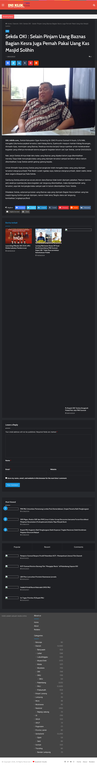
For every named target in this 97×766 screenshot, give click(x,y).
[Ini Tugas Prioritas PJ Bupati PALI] (11, 601)
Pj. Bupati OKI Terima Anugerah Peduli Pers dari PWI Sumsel (76, 409)
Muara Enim (41, 661)
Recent (47, 547)
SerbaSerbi (39, 734)
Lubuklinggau (42, 657)
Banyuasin (41, 650)
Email (8, 469)
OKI (21, 24)
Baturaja (38, 642)
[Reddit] (36, 63)
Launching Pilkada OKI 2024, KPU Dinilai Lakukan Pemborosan (17, 247)
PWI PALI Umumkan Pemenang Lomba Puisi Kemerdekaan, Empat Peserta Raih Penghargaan (54, 509)
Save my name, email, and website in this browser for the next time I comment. (37, 478)
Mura (37, 701)
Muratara (40, 668)
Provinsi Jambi (40, 730)
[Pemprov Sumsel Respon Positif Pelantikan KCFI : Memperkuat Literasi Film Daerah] (11, 559)
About (36, 626)
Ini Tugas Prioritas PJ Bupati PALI (32, 598)
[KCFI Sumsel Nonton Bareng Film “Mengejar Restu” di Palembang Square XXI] (11, 569)
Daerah (15, 24)
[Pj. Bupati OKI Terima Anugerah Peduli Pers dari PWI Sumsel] (78, 317)
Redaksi (37, 630)
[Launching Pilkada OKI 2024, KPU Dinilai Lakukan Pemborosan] (18, 236)
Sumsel (38, 745)
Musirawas (39, 704)
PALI (39, 686)
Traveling (38, 748)
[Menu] (3, 6)
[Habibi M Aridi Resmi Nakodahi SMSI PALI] (11, 590)
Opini (39, 737)
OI (36, 715)
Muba (39, 664)
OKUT (37, 723)
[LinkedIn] (19, 63)
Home (9, 24)
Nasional (38, 708)
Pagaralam (39, 726)
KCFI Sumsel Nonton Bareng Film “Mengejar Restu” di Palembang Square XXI (49, 566)
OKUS (37, 719)
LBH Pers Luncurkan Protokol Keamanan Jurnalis (38, 577)
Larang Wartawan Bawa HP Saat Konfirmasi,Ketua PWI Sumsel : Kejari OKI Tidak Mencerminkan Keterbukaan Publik (47, 249)
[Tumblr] (24, 63)
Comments (78, 547)
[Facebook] (7, 63)
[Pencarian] (94, 6)
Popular (17, 547)
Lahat (39, 653)
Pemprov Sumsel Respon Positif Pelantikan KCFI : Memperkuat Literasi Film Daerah (51, 556)
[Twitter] (13, 63)
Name (8, 460)
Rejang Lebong (43, 712)
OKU (39, 675)
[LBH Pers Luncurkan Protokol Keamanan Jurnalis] (11, 580)
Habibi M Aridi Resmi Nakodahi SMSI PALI (35, 587)
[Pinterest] (30, 63)
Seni (39, 741)
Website (53, 469)
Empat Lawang (41, 693)
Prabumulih (41, 690)
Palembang (41, 683)
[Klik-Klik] (19, 5)
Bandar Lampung (44, 752)
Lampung (39, 697)
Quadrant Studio (41, 762)
